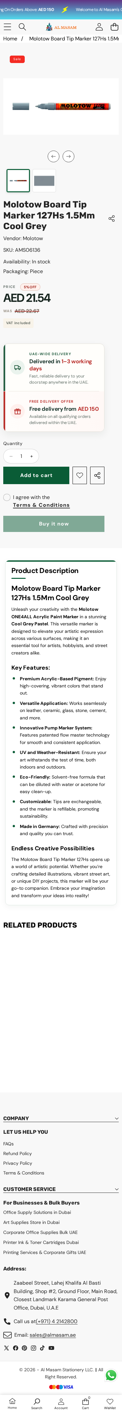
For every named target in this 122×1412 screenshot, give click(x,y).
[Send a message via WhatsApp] (111, 1375)
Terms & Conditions (41, 505)
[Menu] (7, 27)
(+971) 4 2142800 (56, 1321)
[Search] (22, 27)
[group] (18, 180)
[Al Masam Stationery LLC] (61, 27)
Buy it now (54, 523)
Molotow (33, 238)
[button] (114, 27)
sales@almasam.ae (53, 1335)
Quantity (12, 443)
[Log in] (99, 27)
